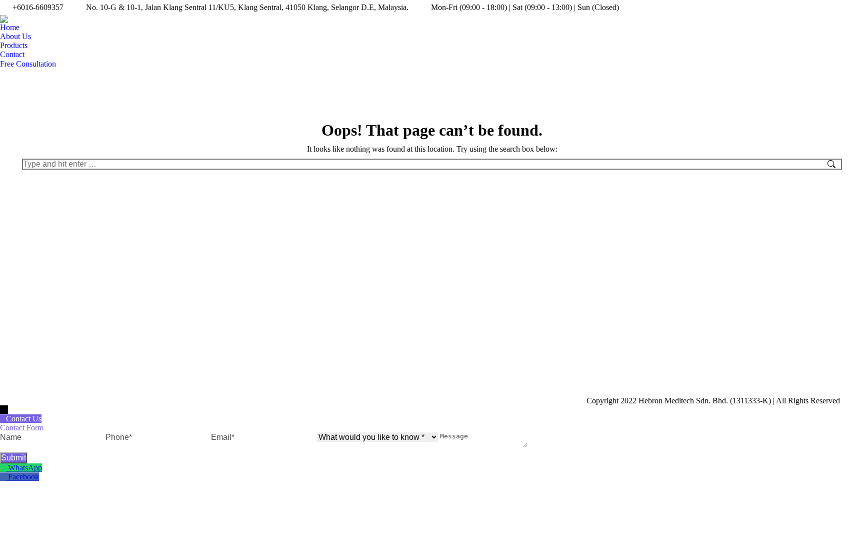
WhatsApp (25, 467)
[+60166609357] (4, 467)
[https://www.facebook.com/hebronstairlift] (4, 476)
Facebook (23, 476)
